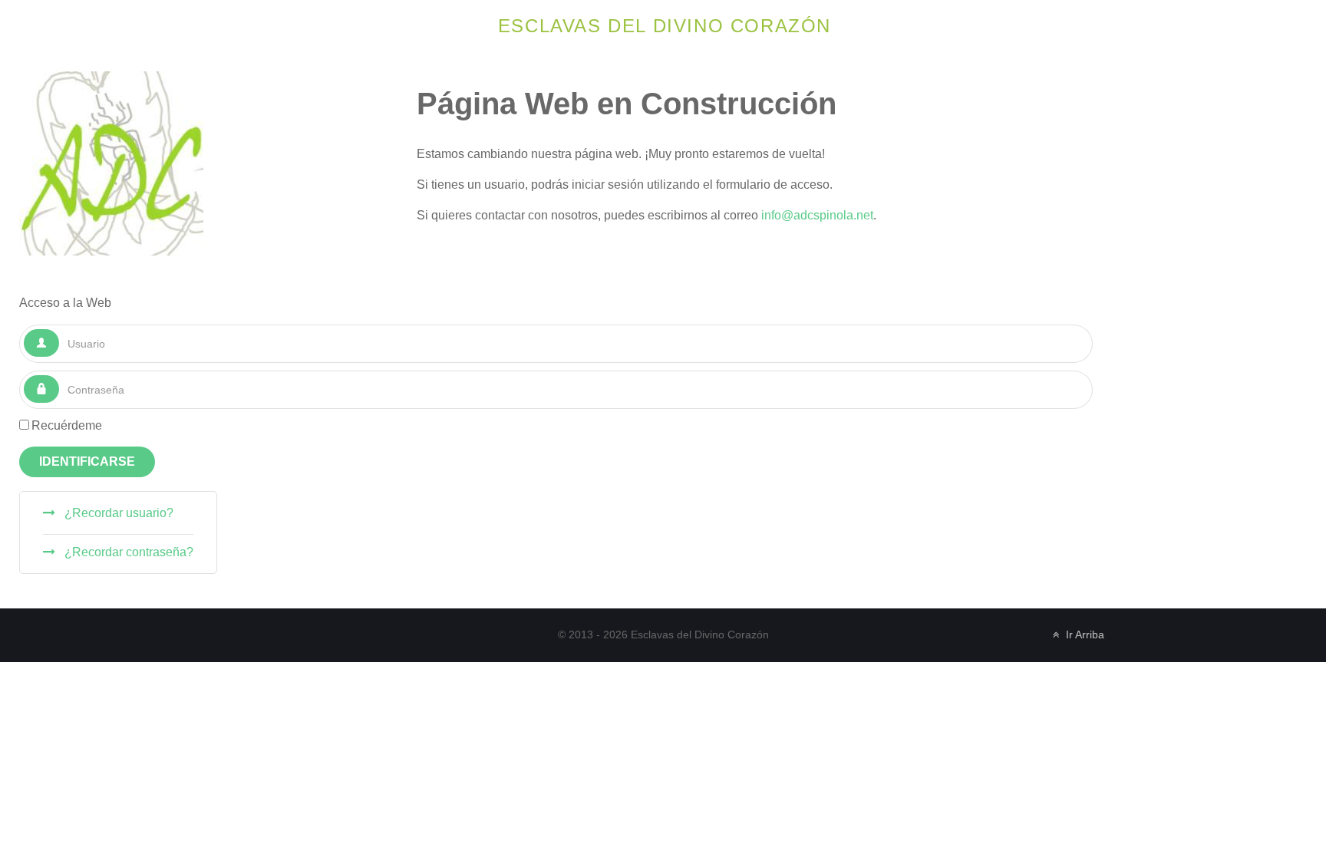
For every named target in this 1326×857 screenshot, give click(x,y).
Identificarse (87, 461)
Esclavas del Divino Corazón (664, 25)
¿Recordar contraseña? (127, 552)
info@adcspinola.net (817, 215)
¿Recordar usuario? (117, 512)
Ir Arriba (1083, 635)
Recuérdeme (66, 425)
